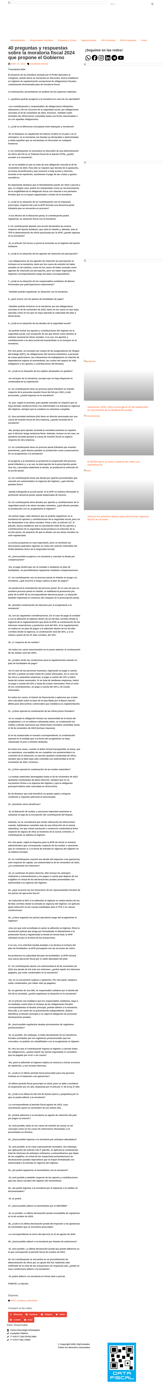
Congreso (21, 1300)
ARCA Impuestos (128, 40)
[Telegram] (114, 58)
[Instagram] (101, 58)
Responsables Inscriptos (41, 40)
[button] (16, 1314)
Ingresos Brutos (88, 40)
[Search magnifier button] (152, 4)
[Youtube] (121, 58)
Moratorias (32, 1300)
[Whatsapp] (88, 58)
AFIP (13, 1300)
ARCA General (108, 40)
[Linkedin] (108, 58)
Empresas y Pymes (67, 40)
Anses (144, 40)
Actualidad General (39, 64)
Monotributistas (18, 40)
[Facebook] (95, 58)
